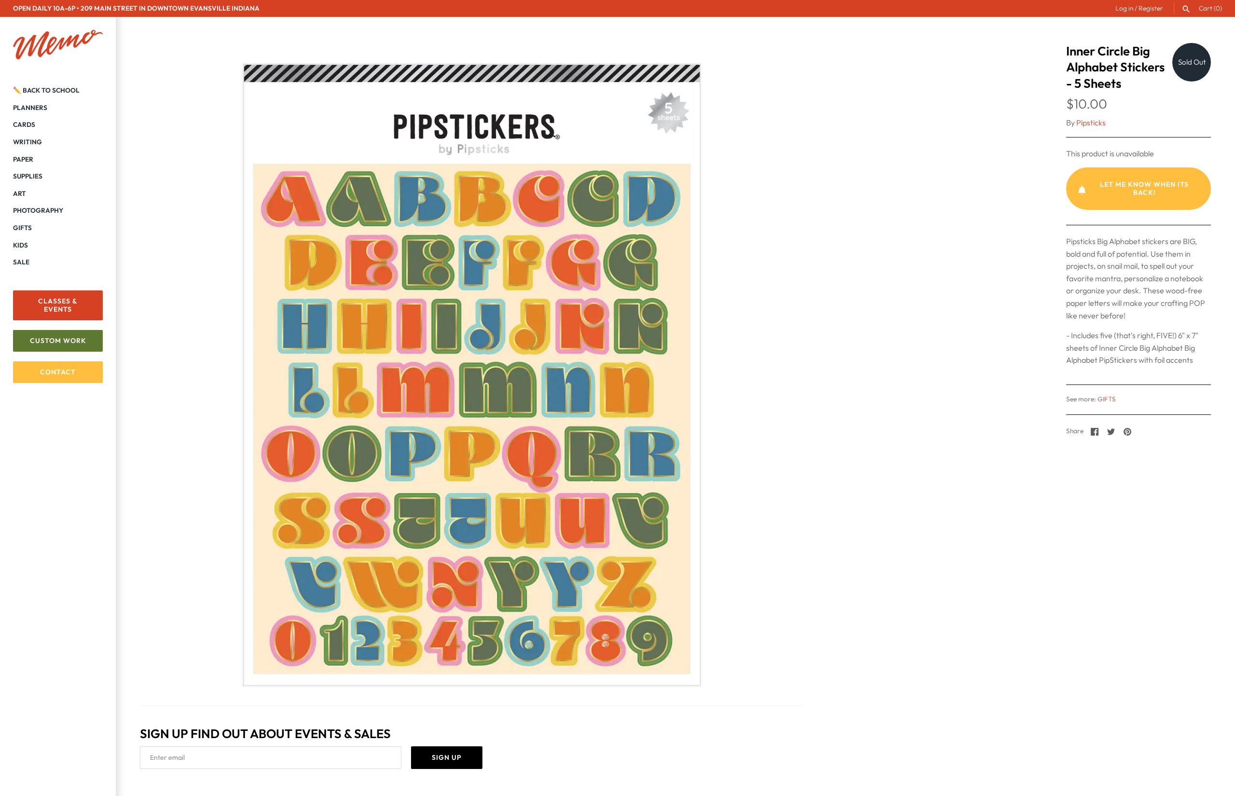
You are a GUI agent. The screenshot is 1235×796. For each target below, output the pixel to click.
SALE (21, 262)
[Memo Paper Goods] (58, 45)
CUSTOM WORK (58, 340)
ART (19, 193)
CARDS (24, 124)
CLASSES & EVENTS (58, 305)
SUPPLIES (27, 176)
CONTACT (58, 372)
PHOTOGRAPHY (38, 210)
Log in (1124, 8)
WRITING (27, 141)
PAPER (23, 159)
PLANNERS (30, 107)
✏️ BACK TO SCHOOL (46, 90)
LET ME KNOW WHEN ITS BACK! (1144, 188)
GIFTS (22, 227)
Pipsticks (1091, 122)
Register (1151, 8)
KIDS (20, 245)
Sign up (447, 757)
